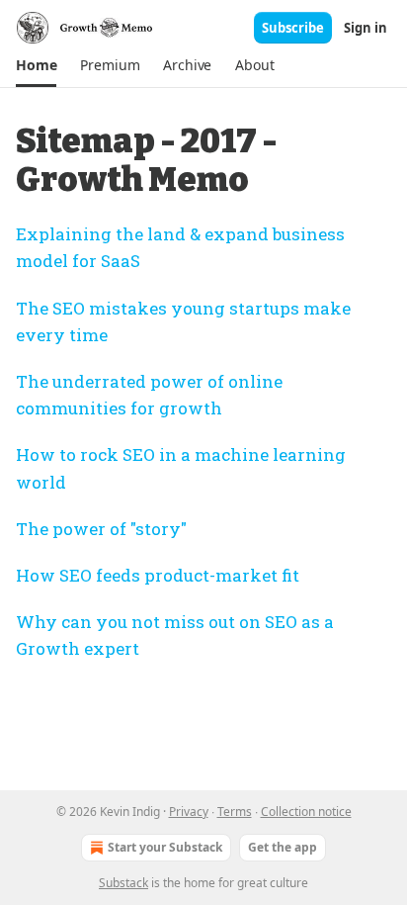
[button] (36, 65)
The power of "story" (101, 528)
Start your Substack (165, 847)
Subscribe (293, 28)
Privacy (188, 811)
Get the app (282, 847)
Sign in (365, 28)
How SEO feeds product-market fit (157, 575)
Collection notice (306, 811)
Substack (123, 882)
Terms (234, 811)
